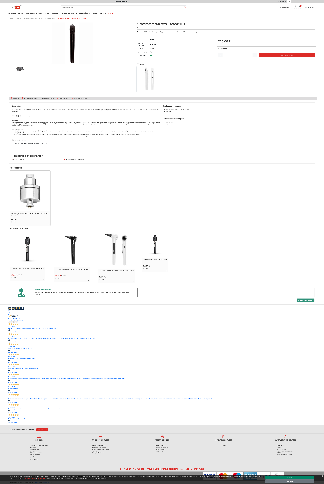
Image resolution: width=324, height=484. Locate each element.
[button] (290, 1)
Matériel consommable (34, 13)
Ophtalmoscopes (50, 18)
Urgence (74, 13)
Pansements (55, 13)
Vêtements (94, 13)
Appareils (46, 13)
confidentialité (42, 478)
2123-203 (153, 44)
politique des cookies (30, 478)
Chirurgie (20, 13)
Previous (10, 322)
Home (10, 18)
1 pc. (151, 52)
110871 (152, 40)
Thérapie (103, 13)
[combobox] (288, 1)
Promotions (111, 13)
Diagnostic (12, 13)
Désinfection (65, 13)
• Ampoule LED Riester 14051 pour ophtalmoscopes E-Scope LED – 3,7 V (31, 143)
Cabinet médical (84, 13)
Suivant (16, 322)
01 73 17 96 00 (282, 1)
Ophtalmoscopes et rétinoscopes (33, 18)
